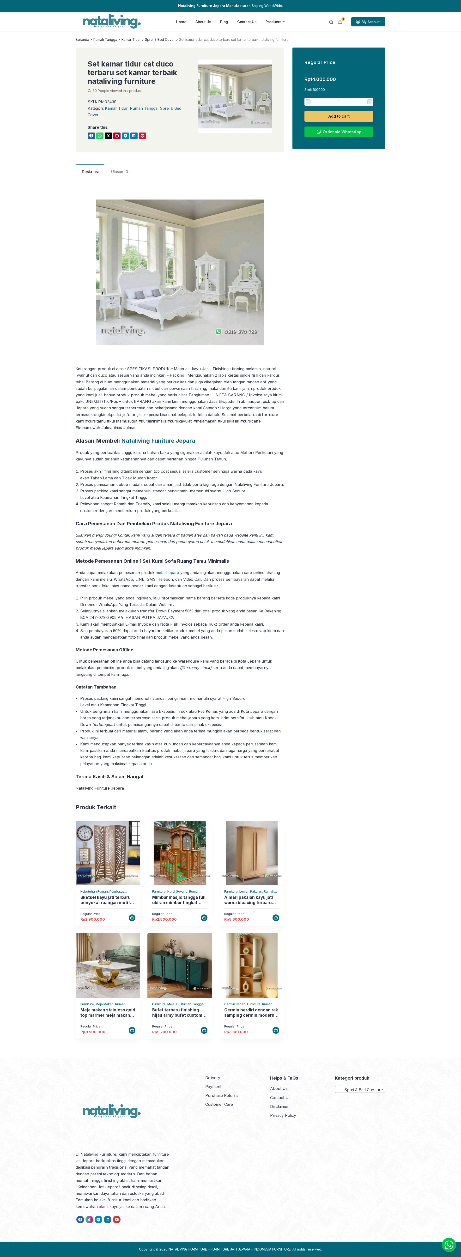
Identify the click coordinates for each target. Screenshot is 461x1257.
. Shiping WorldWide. (230, 6)
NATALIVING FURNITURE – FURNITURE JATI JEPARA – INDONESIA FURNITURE (230, 1249)
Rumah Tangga (144, 108)
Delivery (212, 1077)
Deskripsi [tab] (90, 171)
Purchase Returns (221, 1095)
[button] (235, 97)
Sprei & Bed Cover (160, 39)
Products (273, 21)
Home (181, 21)
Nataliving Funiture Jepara (158, 440)
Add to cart (339, 116)
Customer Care (219, 1104)
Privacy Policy (283, 1115)
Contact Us (246, 21)
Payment (213, 1086)
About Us (203, 21)
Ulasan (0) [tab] (120, 171)
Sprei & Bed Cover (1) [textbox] (361, 1089)
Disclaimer (279, 1106)
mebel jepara (167, 572)
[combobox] (360, 1089)
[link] (91, 136)
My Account (371, 22)
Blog (224, 21)
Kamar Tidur (116, 108)
